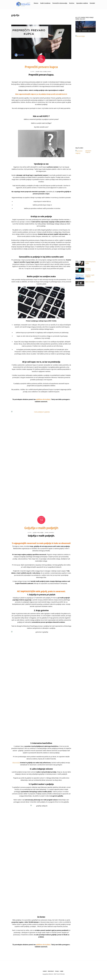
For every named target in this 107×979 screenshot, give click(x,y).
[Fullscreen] (94, 31)
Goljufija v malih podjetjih (41, 528)
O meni (61, 971)
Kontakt (92, 3)
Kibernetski (16, 762)
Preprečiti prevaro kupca (41, 67)
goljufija (37, 71)
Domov (36, 3)
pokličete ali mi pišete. (43, 399)
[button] (86, 27)
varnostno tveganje (88, 151)
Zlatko (32, 71)
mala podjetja (40, 532)
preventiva (51, 532)
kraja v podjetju (43, 71)
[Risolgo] (23, 5)
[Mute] (91, 31)
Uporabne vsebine (82, 3)
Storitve (71, 3)
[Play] (77, 31)
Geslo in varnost (89, 282)
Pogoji (57, 971)
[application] (85, 26)
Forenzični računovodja (59, 3)
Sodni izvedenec (45, 3)
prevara (49, 71)
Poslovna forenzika (88, 269)
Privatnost (51, 971)
